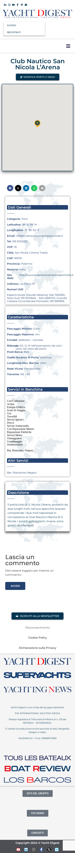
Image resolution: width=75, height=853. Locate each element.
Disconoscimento (37, 627)
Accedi (15, 585)
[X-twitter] (49, 849)
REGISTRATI (14, 32)
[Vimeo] (56, 849)
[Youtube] (18, 849)
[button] (68, 46)
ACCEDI (11, 25)
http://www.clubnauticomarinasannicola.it (46, 275)
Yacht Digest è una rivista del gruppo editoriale (38, 707)
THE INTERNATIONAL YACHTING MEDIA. (37, 713)
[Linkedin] (26, 849)
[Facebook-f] (41, 849)
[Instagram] (33, 849)
